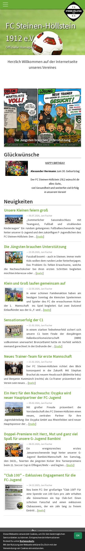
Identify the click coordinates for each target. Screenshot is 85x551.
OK (78, 535)
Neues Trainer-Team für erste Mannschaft (38, 356)
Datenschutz (27, 541)
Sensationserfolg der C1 (23, 319)
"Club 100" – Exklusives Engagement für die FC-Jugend (40, 477)
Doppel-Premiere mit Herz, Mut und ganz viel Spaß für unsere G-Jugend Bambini (41, 436)
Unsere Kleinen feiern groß (26, 210)
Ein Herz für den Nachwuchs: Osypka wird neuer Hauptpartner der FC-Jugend (37, 395)
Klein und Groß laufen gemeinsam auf (34, 283)
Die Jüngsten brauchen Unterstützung (35, 246)
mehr (40, 236)
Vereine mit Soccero (42, 521)
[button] (10, 117)
